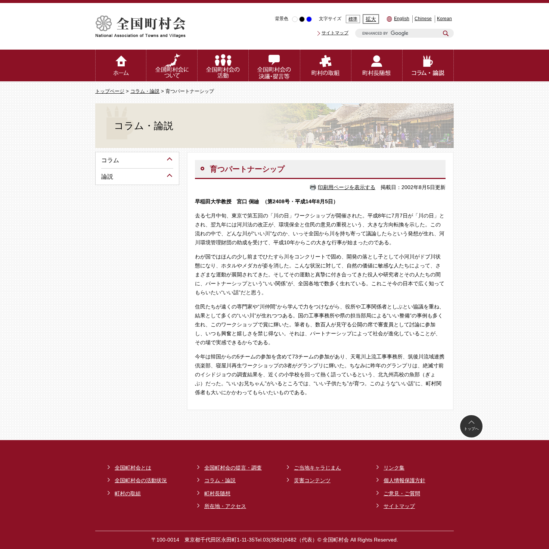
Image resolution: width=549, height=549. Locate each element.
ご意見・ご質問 (402, 493)
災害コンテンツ (312, 480)
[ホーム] (120, 65)
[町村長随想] (377, 65)
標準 (352, 19)
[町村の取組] (325, 65)
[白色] (295, 19)
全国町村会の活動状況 (141, 480)
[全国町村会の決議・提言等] (274, 65)
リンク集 (394, 468)
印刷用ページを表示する (346, 187)
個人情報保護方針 (404, 480)
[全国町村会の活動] (223, 65)
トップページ (109, 91)
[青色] (309, 19)
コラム (110, 160)
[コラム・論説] (428, 65)
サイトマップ (335, 32)
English (401, 18)
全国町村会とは (133, 468)
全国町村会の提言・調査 (233, 468)
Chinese (423, 18)
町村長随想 (217, 493)
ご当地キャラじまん (317, 468)
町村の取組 (128, 493)
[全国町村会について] (172, 65)
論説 (107, 176)
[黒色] (302, 19)
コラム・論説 (144, 91)
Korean (444, 18)
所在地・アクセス (225, 506)
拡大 (371, 19)
